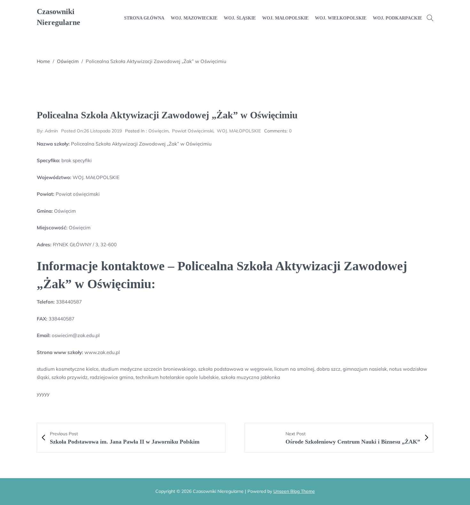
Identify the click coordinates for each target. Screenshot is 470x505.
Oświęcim (68, 61)
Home (43, 61)
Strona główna (144, 18)
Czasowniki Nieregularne (58, 17)
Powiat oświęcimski (192, 131)
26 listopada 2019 (91, 131)
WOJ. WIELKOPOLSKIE (340, 18)
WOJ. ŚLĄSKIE (240, 18)
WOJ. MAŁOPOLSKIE (285, 18)
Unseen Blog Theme (294, 491)
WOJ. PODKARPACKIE (397, 18)
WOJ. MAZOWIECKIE (194, 18)
